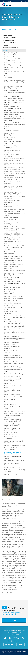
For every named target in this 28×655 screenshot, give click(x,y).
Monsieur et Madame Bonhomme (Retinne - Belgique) (13, 448)
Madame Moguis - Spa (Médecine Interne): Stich (13, 182)
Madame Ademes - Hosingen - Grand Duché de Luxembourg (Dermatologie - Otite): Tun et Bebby (14, 173)
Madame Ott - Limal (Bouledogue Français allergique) (13, 288)
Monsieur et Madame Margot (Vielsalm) (12, 351)
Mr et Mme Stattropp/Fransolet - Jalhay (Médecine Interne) (13, 53)
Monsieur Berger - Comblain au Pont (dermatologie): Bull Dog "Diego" (14, 193)
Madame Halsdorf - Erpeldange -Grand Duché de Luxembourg (13, 420)
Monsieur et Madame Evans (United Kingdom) (14, 347)
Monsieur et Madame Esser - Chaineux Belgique (12, 343)
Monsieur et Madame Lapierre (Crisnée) (12, 457)
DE (21, 1)
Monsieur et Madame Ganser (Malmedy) (12, 391)
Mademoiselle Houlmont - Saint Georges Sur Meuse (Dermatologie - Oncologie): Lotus (14, 188)
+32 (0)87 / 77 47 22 (7, 1)
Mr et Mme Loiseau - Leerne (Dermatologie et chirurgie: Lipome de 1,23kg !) (14, 213)
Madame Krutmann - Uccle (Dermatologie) (11, 278)
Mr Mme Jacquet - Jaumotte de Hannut (12, 242)
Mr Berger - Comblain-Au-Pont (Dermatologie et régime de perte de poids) (14, 283)
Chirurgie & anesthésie (9, 43)
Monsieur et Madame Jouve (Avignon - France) (14, 333)
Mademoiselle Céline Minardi (12, 376)
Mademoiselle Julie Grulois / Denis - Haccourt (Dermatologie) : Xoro (14, 168)
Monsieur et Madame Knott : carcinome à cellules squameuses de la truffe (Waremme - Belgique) (14, 338)
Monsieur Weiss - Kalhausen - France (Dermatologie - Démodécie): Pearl (14, 178)
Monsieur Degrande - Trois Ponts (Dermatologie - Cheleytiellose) (13, 87)
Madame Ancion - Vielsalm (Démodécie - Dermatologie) (12, 129)
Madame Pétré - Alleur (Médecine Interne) (13, 164)
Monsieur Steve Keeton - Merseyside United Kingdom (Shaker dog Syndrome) (14, 327)
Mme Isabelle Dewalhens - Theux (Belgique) (13, 408)
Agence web (18, 652)
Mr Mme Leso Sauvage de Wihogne (14, 296)
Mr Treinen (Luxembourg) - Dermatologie (11, 205)
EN (25, 1)
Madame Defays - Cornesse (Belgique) (14, 397)
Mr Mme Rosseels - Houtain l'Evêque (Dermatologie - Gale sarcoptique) (14, 274)
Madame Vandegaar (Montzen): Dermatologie (12, 293)
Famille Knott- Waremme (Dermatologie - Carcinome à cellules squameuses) (14, 92)
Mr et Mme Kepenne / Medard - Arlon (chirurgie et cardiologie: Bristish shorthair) (14, 247)
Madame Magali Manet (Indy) (12, 467)
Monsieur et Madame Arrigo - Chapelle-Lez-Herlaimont (12, 425)
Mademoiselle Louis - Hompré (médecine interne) (12, 142)
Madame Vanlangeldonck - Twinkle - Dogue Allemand (14, 442)
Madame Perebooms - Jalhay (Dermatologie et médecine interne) (14, 134)
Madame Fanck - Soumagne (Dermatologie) (12, 223)
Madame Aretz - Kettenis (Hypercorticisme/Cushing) (11, 218)
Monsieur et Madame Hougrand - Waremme (13, 358)
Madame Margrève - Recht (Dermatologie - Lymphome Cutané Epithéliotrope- (13, 108)
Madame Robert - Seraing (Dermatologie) (11, 138)
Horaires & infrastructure (10, 48)
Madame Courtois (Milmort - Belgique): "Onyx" (12, 433)
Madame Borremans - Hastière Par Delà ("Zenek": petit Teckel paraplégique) (13, 266)
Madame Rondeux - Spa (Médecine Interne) (14, 68)
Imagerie (5, 45)
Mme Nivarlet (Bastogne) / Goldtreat (14, 209)
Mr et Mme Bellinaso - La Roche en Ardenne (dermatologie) (13, 299)
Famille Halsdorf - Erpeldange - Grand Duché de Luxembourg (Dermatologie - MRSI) (14, 81)
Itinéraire (20, 644)
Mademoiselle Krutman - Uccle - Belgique (13, 386)
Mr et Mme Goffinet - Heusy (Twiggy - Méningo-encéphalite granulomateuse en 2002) (14, 102)
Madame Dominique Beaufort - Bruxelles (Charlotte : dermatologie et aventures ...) (14, 317)
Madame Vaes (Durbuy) (10, 226)
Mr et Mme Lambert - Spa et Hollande (14, 411)
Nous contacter (9, 644)
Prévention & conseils (9, 37)
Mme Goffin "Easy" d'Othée (11, 474)
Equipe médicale (7, 35)
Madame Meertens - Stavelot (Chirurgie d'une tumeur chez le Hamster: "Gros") (13, 260)
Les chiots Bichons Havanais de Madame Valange (12, 380)
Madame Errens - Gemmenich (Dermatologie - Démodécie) (12, 238)
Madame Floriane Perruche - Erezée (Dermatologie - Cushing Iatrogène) (14, 64)
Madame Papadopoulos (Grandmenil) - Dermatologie (14, 197)
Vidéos (14, 620)
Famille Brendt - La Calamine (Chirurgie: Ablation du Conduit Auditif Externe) (14, 124)
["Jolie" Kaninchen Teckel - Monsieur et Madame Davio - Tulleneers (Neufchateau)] (14, 487)
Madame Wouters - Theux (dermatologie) (11, 312)
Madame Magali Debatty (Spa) (12, 355)
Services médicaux (8, 40)
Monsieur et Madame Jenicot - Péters (14, 445)
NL (23, 1)
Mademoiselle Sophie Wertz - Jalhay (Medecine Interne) (14, 72)
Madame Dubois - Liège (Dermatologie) (10, 147)
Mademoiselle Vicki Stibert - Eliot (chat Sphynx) (13, 437)
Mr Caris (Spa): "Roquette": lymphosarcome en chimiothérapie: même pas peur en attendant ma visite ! (14, 368)
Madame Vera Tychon (10, 404)
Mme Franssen (8, 402)
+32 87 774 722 (15, 638)
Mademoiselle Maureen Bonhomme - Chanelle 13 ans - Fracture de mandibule (14, 415)
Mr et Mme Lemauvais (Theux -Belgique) (12, 464)
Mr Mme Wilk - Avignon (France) (13, 303)
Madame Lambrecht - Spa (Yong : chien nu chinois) (13, 252)
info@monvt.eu (14, 641)
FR (19, 1)
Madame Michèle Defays (11, 383)
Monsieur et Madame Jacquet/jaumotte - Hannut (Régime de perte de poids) (14, 58)
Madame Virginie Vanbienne (12, 394)
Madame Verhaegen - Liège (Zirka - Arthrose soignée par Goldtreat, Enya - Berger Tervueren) (14, 118)
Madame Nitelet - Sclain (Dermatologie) (11, 76)
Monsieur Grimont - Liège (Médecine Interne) (14, 151)
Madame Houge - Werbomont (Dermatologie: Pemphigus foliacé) (13, 234)
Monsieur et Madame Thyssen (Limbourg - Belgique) (12, 429)
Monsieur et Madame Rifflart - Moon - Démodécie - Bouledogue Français (14, 363)
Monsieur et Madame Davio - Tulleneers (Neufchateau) (12, 453)
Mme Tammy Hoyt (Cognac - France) (14, 461)
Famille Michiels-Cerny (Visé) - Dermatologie (12, 201)
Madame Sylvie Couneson (11, 399)
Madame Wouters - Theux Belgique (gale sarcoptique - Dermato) (14, 322)
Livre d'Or (6, 50)
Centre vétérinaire (11, 29)
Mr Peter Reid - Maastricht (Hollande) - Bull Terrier (14, 471)
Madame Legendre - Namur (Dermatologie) (12, 155)
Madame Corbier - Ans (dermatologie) (14, 270)
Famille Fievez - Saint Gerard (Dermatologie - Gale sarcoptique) (13, 97)
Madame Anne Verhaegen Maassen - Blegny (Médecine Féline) (14, 113)
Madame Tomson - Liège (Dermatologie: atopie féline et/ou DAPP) (13, 307)
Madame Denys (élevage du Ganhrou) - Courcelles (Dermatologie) (14, 229)
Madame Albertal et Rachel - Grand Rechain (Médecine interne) (14, 159)
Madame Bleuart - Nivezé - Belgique (14, 374)
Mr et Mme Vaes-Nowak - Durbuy (13, 256)
